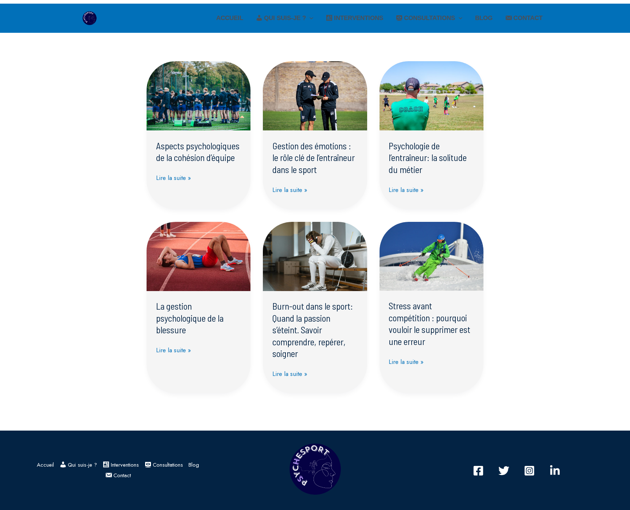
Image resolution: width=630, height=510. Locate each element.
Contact (527, 18)
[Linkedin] (554, 470)
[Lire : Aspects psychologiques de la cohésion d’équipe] (198, 95)
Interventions (358, 18)
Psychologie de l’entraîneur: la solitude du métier (428, 157)
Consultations (429, 18)
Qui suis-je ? (285, 18)
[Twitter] (503, 470)
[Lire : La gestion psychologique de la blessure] (198, 255)
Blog (484, 18)
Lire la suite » (173, 177)
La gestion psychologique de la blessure (189, 318)
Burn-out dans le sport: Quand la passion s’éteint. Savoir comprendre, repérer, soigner (312, 330)
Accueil (229, 18)
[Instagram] (529, 470)
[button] (309, 18)
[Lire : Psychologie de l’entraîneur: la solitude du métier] (431, 95)
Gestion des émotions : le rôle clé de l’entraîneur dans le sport (313, 157)
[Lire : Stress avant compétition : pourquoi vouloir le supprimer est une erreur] (431, 255)
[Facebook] (478, 470)
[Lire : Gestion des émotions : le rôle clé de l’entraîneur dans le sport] (315, 95)
